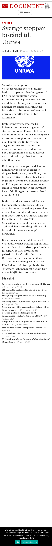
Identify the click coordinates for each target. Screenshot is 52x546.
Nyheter (7, 23)
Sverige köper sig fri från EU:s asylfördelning (24, 295)
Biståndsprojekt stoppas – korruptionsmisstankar (26, 301)
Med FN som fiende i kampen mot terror (22, 328)
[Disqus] (26, 380)
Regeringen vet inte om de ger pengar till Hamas (26, 284)
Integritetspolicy (30, 542)
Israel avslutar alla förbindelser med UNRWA (24, 333)
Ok (18, 542)
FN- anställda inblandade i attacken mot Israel (24, 290)
